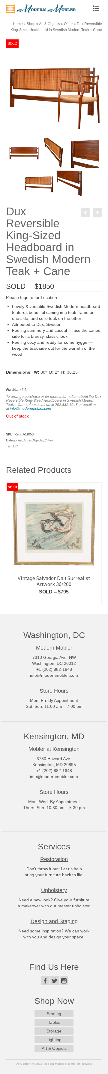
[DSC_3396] (69, 182)
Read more (54, 600)
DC (15, 446)
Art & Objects (33, 440)
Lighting (54, 1039)
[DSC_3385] (54, 86)
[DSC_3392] (84, 152)
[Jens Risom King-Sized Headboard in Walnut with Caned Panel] (97, 212)
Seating (54, 1013)
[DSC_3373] (39, 182)
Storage (54, 1031)
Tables (54, 1022)
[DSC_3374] (54, 152)
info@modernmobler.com (30, 408)
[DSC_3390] (24, 152)
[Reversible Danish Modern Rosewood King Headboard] (85, 212)
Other (49, 440)
